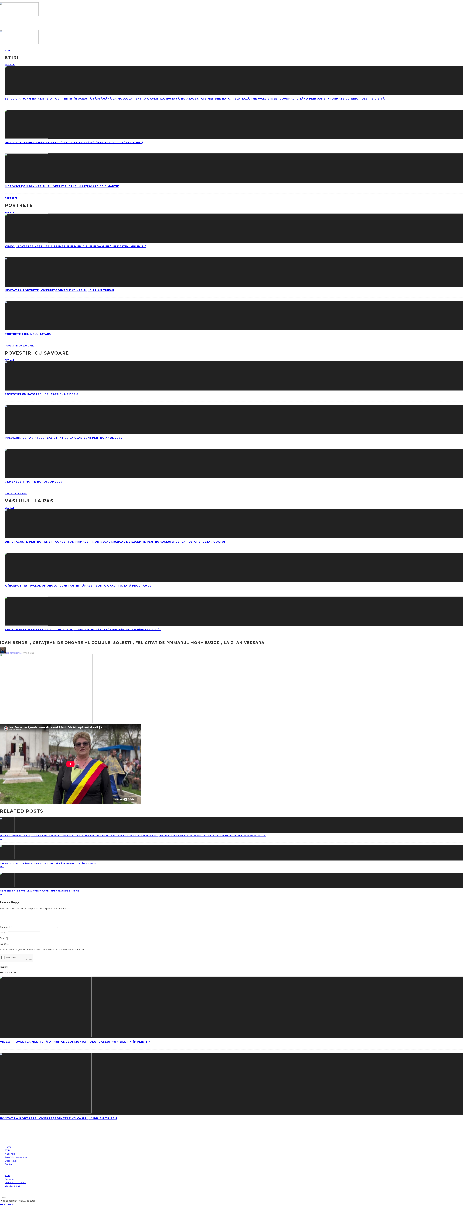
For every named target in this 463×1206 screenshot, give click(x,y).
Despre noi (11, 1161)
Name (4, 932)
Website (4, 944)
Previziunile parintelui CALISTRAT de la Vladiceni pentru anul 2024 (63, 437)
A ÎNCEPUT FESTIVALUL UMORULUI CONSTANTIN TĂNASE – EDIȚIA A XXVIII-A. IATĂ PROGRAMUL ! (79, 585)
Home (8, 1147)
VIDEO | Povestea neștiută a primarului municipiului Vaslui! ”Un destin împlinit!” (75, 246)
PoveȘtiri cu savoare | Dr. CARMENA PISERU (41, 394)
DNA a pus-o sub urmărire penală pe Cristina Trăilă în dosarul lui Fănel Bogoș (74, 142)
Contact (9, 1164)
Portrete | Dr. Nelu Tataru (28, 334)
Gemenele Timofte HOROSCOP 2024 (33, 481)
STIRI (8, 50)
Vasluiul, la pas (16, 493)
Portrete (11, 198)
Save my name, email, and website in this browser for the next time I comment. (44, 949)
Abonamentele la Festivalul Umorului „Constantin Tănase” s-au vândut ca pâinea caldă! (83, 629)
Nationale (10, 1154)
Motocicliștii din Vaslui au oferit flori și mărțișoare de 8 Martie (62, 186)
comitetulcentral (14, 653)
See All (10, 65)
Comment (6, 927)
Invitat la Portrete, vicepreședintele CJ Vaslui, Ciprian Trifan (59, 290)
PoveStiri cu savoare (19, 346)
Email (3, 938)
